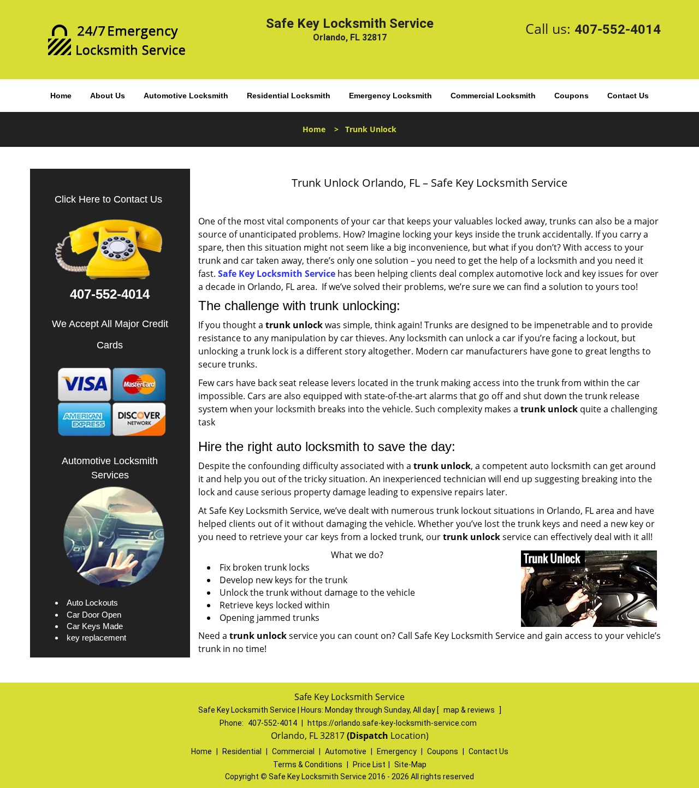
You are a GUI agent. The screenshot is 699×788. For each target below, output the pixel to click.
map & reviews (469, 710)
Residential (242, 751)
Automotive (345, 751)
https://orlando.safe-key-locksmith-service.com (392, 723)
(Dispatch (368, 736)
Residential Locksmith (288, 95)
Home (61, 95)
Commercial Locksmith (493, 95)
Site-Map (410, 764)
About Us (107, 95)
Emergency (397, 751)
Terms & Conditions (307, 764)
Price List (369, 764)
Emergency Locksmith (390, 95)
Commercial (293, 751)
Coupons (571, 95)
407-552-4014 (617, 29)
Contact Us (628, 95)
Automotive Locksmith (186, 95)
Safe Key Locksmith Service (276, 274)
